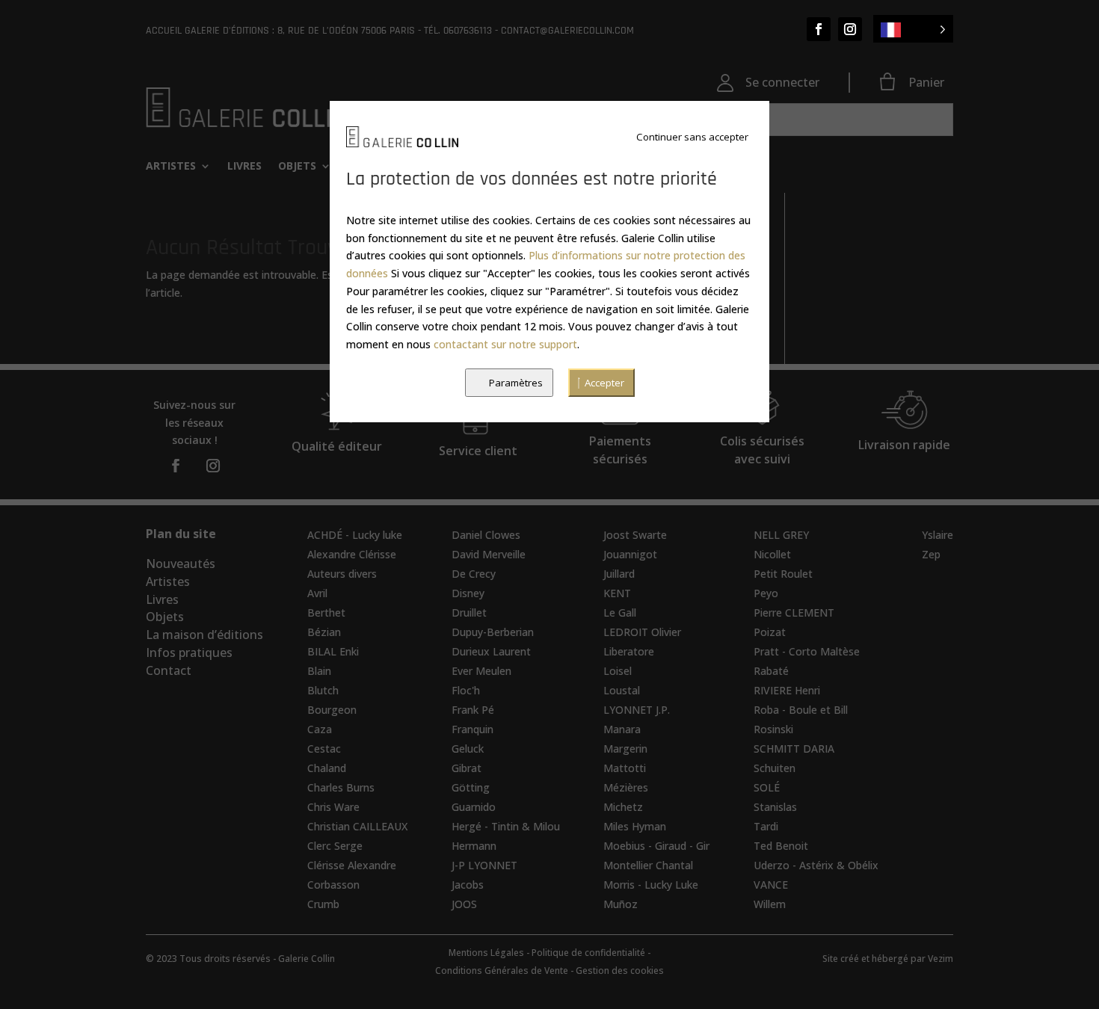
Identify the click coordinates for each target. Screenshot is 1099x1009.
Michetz (623, 807)
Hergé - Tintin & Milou (506, 826)
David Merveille (489, 554)
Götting (471, 787)
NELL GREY (781, 535)
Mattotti (624, 768)
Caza (319, 729)
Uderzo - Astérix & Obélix (816, 865)
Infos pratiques (189, 652)
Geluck (468, 748)
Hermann (474, 846)
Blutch (323, 690)
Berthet (326, 612)
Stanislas (775, 807)
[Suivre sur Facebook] (819, 29)
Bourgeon (332, 710)
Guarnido (474, 807)
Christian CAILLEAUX (357, 826)
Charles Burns (341, 787)
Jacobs (468, 884)
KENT (617, 593)
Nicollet (772, 554)
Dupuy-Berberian (493, 632)
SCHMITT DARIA (794, 748)
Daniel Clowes (486, 535)
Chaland (326, 768)
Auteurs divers (342, 574)
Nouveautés (180, 563)
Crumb (323, 904)
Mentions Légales (486, 952)
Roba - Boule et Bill (801, 710)
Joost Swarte (635, 535)
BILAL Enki (333, 651)
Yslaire (937, 535)
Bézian (324, 632)
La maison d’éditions (204, 634)
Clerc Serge (335, 846)
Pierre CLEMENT (794, 612)
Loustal (621, 690)
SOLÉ (767, 787)
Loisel (617, 671)
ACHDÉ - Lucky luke (354, 535)
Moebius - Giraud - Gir (656, 846)
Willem (770, 904)
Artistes (171, 167)
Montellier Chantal (648, 865)
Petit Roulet (783, 574)
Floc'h (466, 690)
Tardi (766, 826)
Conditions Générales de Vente (501, 970)
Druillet (469, 612)
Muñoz (620, 904)
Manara (622, 729)
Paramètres (516, 382)
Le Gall (619, 612)
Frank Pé (473, 710)
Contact (168, 670)
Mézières (625, 787)
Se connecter (782, 82)
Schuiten (774, 768)
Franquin (472, 729)
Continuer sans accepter (692, 137)
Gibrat (466, 768)
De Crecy (474, 574)
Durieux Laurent (491, 651)
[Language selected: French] (913, 29)
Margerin (625, 748)
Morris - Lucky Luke (650, 884)
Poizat (770, 632)
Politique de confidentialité (588, 952)
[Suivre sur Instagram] (850, 29)
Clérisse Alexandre (351, 865)
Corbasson (333, 884)
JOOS (464, 904)
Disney (468, 593)
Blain (319, 671)
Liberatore (628, 651)
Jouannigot (630, 554)
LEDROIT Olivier (642, 632)
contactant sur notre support (505, 344)
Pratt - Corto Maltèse (807, 651)
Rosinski (773, 729)
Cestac (324, 748)
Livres (244, 167)
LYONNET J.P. (636, 710)
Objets (297, 167)
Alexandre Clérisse (351, 554)
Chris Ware (333, 807)
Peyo (766, 593)
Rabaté (771, 671)
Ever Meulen (481, 671)
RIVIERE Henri (787, 690)
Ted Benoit (781, 846)
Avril (317, 593)
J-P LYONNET (484, 865)
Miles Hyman (634, 826)
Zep (931, 554)
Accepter (604, 382)
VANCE (771, 884)
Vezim (940, 958)
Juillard (619, 574)
